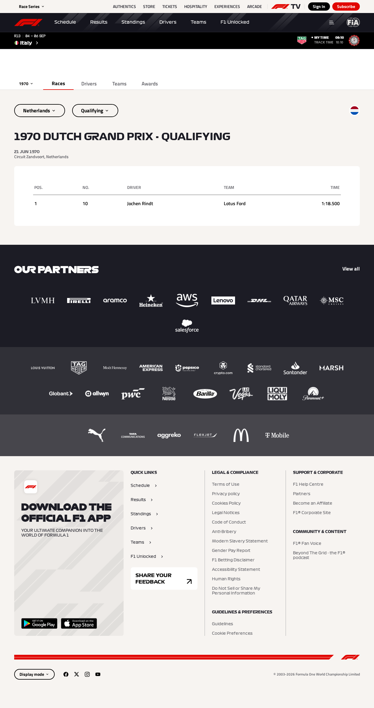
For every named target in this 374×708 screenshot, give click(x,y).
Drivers (168, 22)
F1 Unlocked (235, 22)
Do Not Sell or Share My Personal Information (236, 591)
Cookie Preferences (232, 633)
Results (98, 22)
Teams (198, 22)
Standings (133, 22)
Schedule (65, 22)
